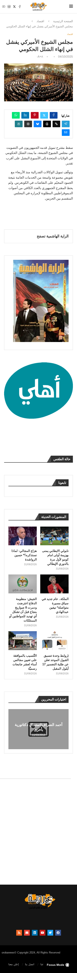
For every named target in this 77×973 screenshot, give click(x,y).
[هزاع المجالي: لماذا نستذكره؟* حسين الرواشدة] (22, 536)
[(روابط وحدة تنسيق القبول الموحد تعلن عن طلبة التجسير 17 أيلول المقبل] (54, 640)
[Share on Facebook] (53, 115)
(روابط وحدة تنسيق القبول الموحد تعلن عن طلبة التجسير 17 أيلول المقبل (55, 662)
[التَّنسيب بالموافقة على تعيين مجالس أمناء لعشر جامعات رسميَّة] (22, 640)
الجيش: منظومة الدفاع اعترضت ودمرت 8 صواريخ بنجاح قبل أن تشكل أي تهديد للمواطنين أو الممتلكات (23, 609)
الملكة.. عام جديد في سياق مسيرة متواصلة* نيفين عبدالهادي (55, 605)
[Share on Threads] (47, 124)
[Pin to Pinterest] (35, 115)
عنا (42, 964)
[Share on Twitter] (44, 115)
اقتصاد (40, 21)
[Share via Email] (66, 132)
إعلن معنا (13, 964)
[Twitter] (14, 6)
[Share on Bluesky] (37, 124)
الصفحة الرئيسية (63, 21)
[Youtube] (3, 6)
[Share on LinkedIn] (25, 115)
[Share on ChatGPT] (28, 124)
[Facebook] (19, 6)
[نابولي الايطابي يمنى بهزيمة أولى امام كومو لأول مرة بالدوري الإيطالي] (54, 536)
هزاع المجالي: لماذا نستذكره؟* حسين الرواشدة (24, 555)
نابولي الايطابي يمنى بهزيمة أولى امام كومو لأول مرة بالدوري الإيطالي (55, 557)
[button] (12, 729)
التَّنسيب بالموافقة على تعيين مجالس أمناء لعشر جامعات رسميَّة (25, 662)
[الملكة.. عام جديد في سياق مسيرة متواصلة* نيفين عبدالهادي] (54, 583)
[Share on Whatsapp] (16, 115)
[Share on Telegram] (66, 124)
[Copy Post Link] (56, 124)
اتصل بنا (29, 964)
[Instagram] (9, 6)
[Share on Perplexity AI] (19, 124)
